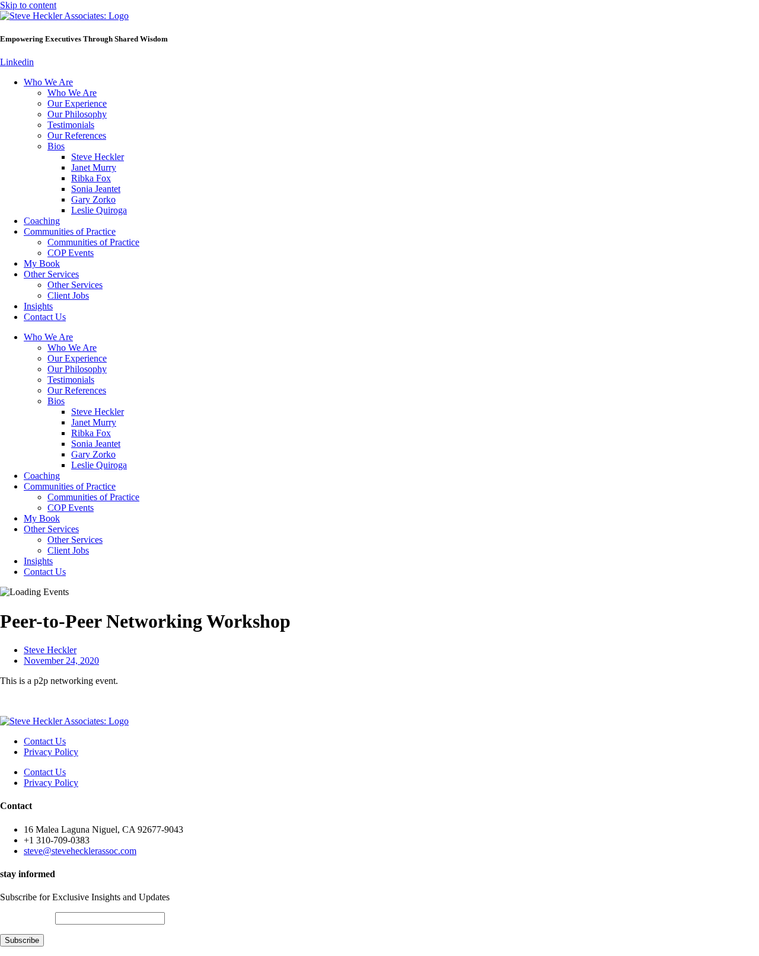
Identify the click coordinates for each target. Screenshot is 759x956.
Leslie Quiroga (99, 210)
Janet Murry (93, 167)
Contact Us (45, 317)
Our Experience (77, 103)
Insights (38, 306)
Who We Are (48, 82)
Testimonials (70, 125)
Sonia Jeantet (95, 189)
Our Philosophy (77, 114)
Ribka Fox (91, 178)
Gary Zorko (93, 199)
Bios (56, 146)
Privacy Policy (51, 752)
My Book (42, 263)
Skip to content (28, 5)
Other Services (51, 274)
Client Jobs (68, 295)
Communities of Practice (70, 231)
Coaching (42, 221)
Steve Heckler (97, 157)
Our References (76, 135)
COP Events (70, 253)
